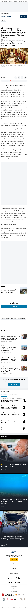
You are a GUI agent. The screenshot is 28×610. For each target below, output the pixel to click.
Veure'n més (24, 436)
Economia (10, 321)
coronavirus (13, 318)
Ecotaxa (21, 321)
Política (3, 20)
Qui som (14, 566)
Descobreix (4, 436)
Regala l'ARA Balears (14, 573)
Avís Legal (12, 588)
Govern (15, 321)
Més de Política (5, 330)
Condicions (17, 588)
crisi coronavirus (21, 318)
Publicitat (14, 568)
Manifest (14, 563)
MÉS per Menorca (5, 318)
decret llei (4, 321)
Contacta (14, 570)
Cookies (22, 588)
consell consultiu (6, 323)
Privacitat (7, 588)
